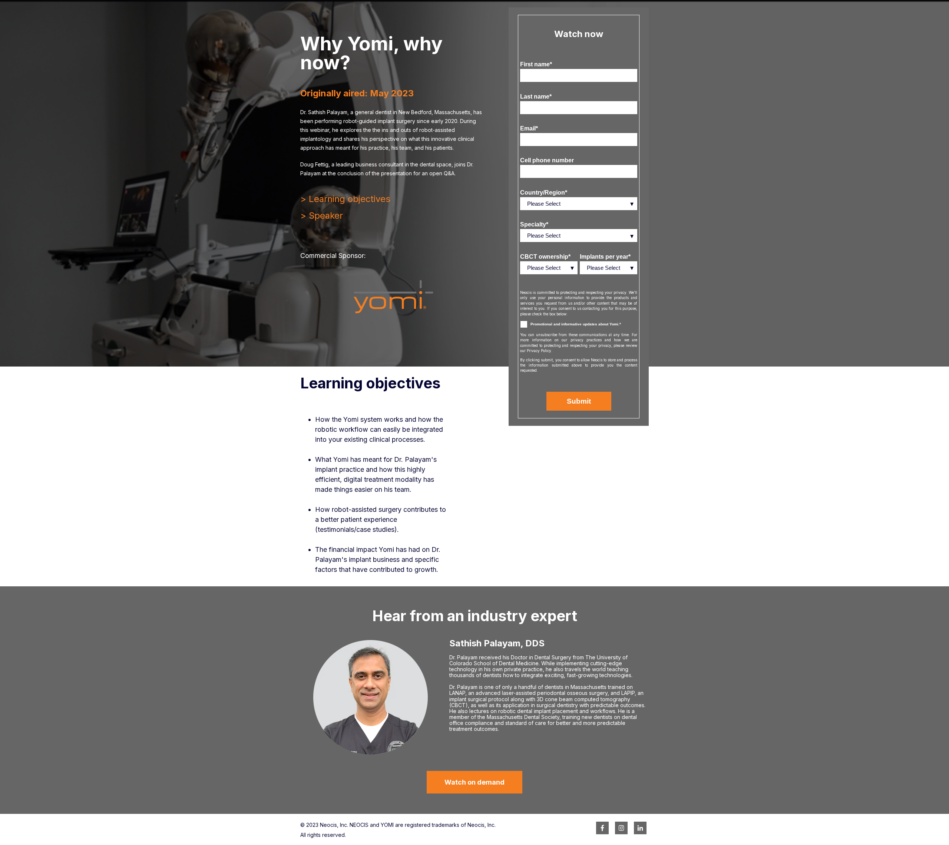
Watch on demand (474, 782)
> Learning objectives (345, 198)
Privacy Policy (539, 350)
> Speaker (321, 215)
